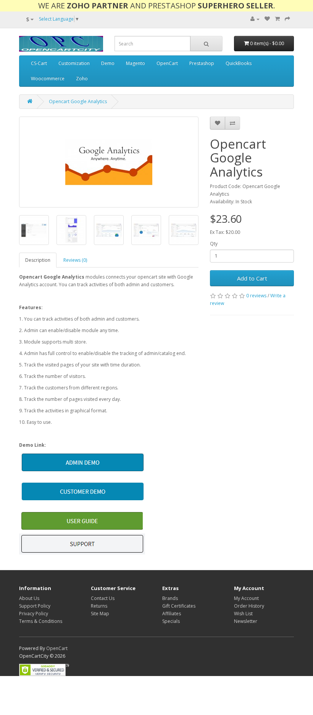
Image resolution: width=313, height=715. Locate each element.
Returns (99, 606)
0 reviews (256, 295)
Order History (249, 606)
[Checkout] (287, 19)
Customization (74, 63)
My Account (246, 598)
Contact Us (103, 598)
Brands (170, 598)
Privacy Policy (33, 613)
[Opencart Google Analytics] (108, 162)
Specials (171, 621)
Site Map (100, 613)
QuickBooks (239, 63)
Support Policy (34, 606)
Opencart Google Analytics (78, 101)
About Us (29, 598)
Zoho (82, 78)
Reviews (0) (75, 260)
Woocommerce (48, 78)
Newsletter (245, 621)
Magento (135, 63)
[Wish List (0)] (267, 19)
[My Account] (255, 19)
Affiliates (171, 613)
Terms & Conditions (40, 621)
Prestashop (201, 63)
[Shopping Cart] (277, 19)
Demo (108, 63)
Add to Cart (252, 278)
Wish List (243, 613)
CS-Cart (39, 63)
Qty (214, 243)
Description (37, 260)
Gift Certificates (178, 606)
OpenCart (167, 63)
